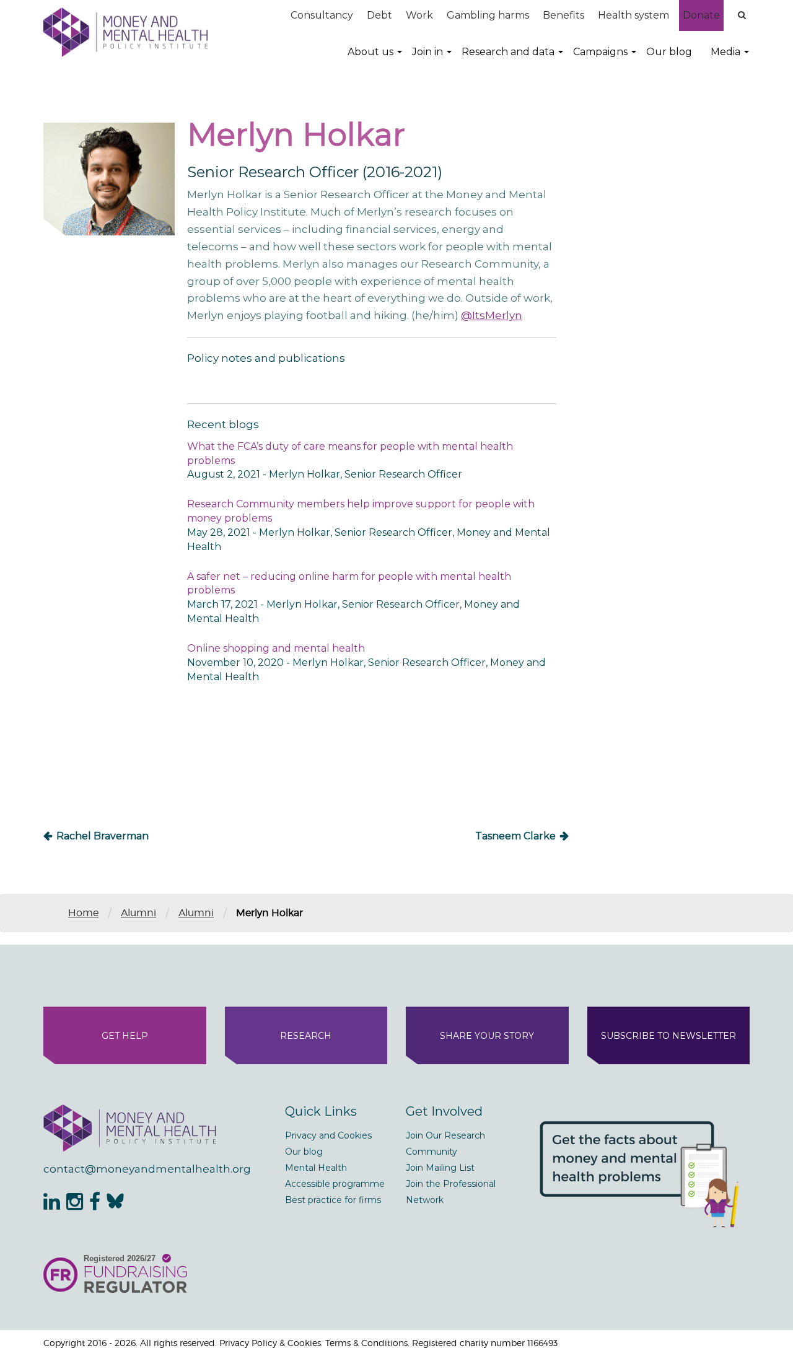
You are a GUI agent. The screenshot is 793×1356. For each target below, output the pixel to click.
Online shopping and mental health (276, 648)
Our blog (669, 52)
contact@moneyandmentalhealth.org (147, 1169)
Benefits (563, 15)
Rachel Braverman (102, 836)
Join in (427, 52)
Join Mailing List (440, 1167)
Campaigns (600, 52)
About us (370, 52)
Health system (633, 15)
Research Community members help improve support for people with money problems (361, 511)
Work (419, 15)
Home (83, 913)
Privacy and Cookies (328, 1135)
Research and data (508, 52)
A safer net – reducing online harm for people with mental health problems (349, 584)
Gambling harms (488, 15)
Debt (379, 15)
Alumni (138, 913)
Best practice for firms (333, 1199)
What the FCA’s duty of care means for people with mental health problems (350, 453)
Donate (701, 15)
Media (725, 52)
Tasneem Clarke (515, 836)
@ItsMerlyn (491, 315)
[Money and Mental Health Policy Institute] (125, 32)
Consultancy (322, 15)
